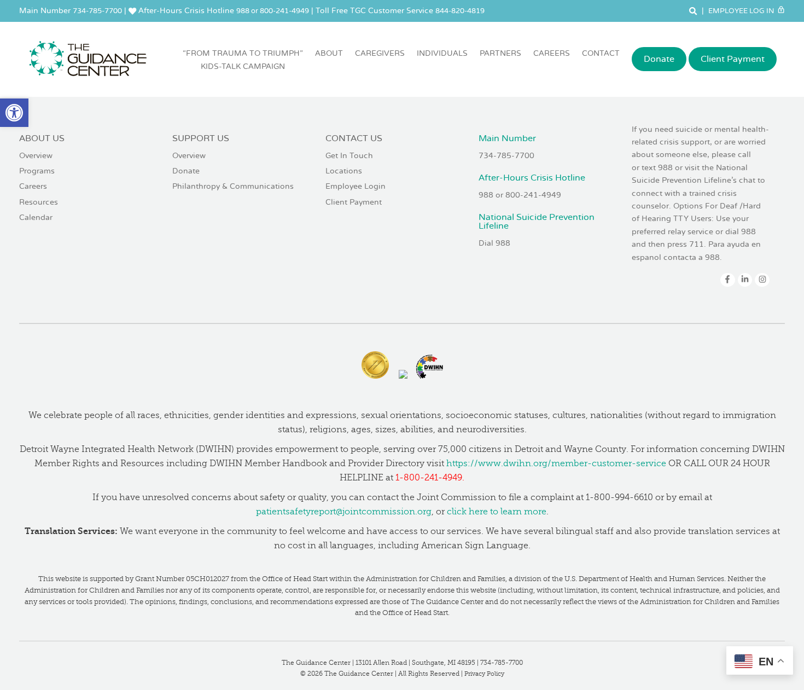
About (329, 53)
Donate (659, 59)
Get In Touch (349, 155)
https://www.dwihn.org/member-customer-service (556, 463)
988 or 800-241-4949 (272, 11)
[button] (14, 112)
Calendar (36, 217)
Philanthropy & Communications (233, 186)
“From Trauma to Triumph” (243, 60)
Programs (37, 171)
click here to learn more (496, 512)
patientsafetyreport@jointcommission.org (344, 512)
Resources (38, 202)
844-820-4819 (460, 11)
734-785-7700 (97, 11)
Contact (601, 53)
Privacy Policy (484, 673)
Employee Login (355, 186)
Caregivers (380, 53)
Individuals (442, 53)
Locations (343, 171)
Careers (551, 53)
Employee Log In (742, 11)
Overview (36, 155)
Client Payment (733, 59)
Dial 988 (494, 243)
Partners (500, 53)
